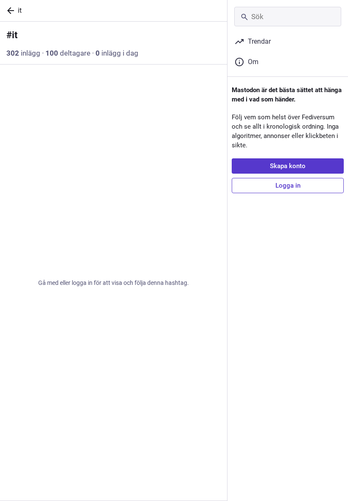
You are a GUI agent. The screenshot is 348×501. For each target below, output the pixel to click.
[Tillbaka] (9, 10)
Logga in (287, 185)
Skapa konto (288, 166)
